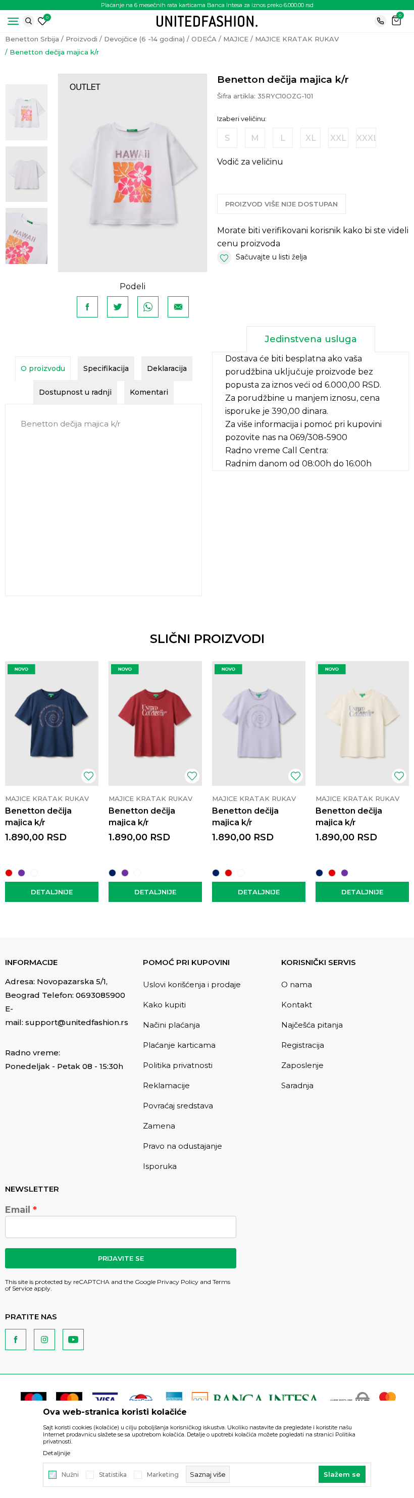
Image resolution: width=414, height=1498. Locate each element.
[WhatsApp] (148, 307)
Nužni (70, 1475)
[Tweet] (118, 307)
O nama (296, 984)
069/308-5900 (318, 437)
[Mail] (178, 307)
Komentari (149, 392)
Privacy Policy (177, 1282)
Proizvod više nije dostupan (281, 204)
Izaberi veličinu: (242, 119)
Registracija (302, 1045)
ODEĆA (204, 39)
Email (17, 1209)
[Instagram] (44, 1339)
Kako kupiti (164, 1004)
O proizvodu (43, 368)
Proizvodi (81, 39)
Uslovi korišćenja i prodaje (192, 984)
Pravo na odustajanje (182, 1146)
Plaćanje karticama (179, 1045)
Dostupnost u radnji (75, 392)
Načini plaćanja (171, 1025)
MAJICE (235, 39)
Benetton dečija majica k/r (38, 816)
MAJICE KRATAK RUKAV (297, 39)
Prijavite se (121, 1258)
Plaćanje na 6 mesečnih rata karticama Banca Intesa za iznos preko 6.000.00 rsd (207, 5)
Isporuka (160, 1166)
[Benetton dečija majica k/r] (51, 723)
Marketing (163, 1475)
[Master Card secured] (387, 1400)
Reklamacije (166, 1085)
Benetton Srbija (32, 39)
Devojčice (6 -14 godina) (144, 39)
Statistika (113, 1475)
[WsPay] (350, 1400)
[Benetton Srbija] (207, 20)
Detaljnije (52, 892)
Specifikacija (106, 368)
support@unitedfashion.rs (76, 1022)
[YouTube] (73, 1339)
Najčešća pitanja (312, 1025)
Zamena (159, 1126)
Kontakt (296, 1004)
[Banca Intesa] (256, 1400)
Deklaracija (167, 368)
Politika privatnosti (178, 1065)
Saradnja (297, 1085)
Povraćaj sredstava (178, 1105)
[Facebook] (87, 307)
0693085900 (100, 995)
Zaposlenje (302, 1065)
